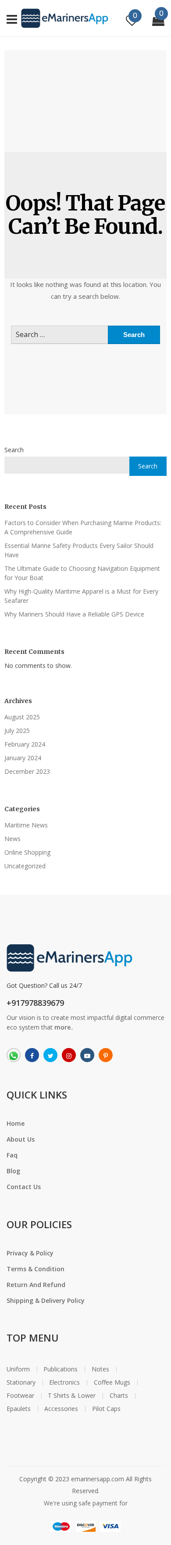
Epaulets (19, 1409)
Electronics (64, 1382)
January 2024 (22, 758)
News (12, 838)
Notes (100, 1369)
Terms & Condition (35, 1269)
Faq (12, 1155)
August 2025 (22, 717)
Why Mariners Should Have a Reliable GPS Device (74, 614)
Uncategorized (25, 866)
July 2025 (17, 730)
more (62, 1027)
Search (14, 450)
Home (16, 1123)
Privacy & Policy (30, 1253)
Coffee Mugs (112, 1382)
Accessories (61, 1409)
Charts (119, 1396)
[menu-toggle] (12, 18)
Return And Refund (36, 1284)
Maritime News (26, 825)
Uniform (18, 1369)
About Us (21, 1139)
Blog (13, 1171)
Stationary (21, 1382)
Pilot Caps (106, 1409)
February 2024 (24, 744)
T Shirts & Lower (72, 1396)
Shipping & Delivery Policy (46, 1300)
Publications (60, 1369)
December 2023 (27, 771)
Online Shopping (27, 852)
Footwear (20, 1396)
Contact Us (24, 1186)
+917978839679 (35, 1003)
